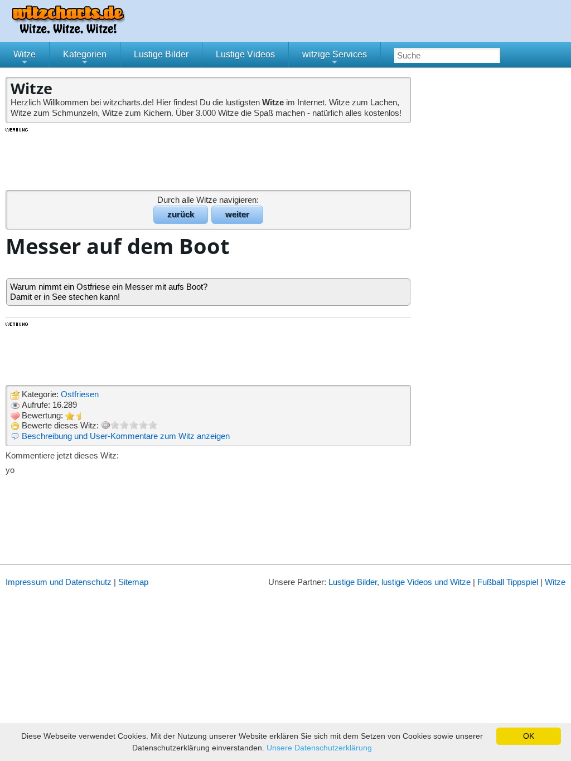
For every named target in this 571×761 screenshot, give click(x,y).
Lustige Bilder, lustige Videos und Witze (399, 582)
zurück (180, 214)
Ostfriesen (80, 394)
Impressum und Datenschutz (59, 582)
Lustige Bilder (161, 54)
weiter (237, 214)
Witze (24, 58)
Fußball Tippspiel (507, 582)
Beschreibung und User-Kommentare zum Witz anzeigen (126, 436)
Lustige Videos (245, 54)
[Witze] (68, 30)
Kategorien (85, 58)
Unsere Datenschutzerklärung (319, 747)
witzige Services (334, 58)
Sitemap (133, 582)
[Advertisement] (209, 158)
